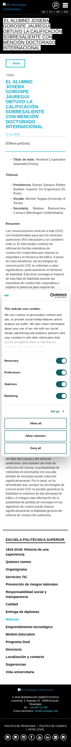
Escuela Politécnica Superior (35, 540)
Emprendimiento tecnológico (29, 627)
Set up (55, 411)
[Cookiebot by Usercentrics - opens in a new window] (50, 295)
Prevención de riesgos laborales (32, 584)
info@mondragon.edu (46, 711)
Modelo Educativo (20, 634)
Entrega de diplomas (22, 612)
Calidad (12, 604)
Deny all (35, 448)
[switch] (61, 372)
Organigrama (16, 569)
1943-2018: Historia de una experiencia (27, 552)
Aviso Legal (36, 729)
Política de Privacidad (20, 726)
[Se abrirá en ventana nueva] (8, 737)
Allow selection (35, 435)
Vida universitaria (20, 672)
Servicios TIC (16, 577)
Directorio (14, 649)
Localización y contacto (25, 657)
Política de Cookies (53, 726)
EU (43, 12)
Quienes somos (18, 562)
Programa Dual (18, 642)
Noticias (12, 619)
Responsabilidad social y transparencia (26, 594)
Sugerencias (16, 664)
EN (58, 12)
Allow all (35, 423)
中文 (66, 12)
